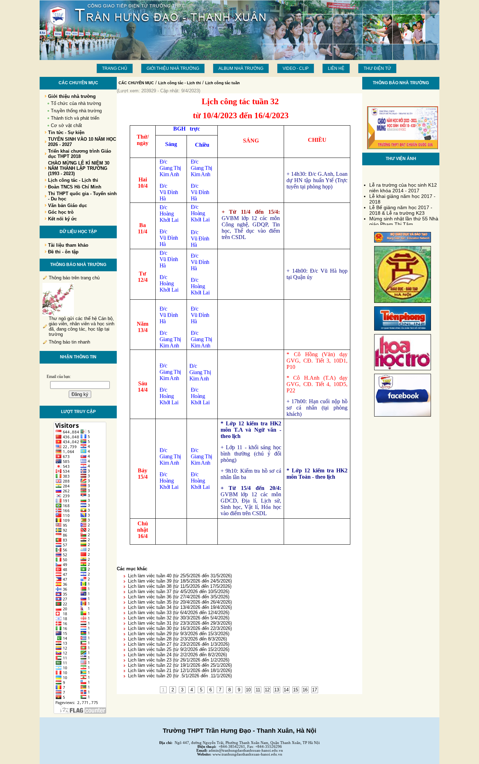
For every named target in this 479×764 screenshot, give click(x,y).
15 (295, 689)
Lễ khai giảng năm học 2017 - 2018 (402, 196)
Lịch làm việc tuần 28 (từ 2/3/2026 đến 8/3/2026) (177, 639)
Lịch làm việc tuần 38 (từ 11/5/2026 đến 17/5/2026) (179, 586)
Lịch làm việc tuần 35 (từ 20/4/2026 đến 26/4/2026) (180, 602)
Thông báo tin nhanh (69, 342)
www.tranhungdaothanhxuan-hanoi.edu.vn (247, 754)
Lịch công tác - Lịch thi (179, 83)
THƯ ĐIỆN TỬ (377, 68)
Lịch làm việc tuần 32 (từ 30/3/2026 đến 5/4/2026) (178, 617)
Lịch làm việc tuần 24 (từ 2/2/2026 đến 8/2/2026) (177, 654)
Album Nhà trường (240, 68)
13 (276, 689)
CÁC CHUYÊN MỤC (136, 83)
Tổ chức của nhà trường (76, 103)
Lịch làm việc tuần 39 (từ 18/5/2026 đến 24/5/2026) (180, 581)
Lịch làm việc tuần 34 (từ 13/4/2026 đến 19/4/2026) (180, 607)
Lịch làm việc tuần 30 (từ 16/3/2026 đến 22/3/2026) (180, 628)
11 (258, 689)
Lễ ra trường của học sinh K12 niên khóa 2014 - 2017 (403, 185)
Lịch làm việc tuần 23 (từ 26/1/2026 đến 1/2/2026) (178, 660)
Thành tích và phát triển (75, 118)
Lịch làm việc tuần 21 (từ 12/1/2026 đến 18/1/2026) (180, 670)
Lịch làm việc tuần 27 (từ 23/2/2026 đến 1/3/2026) (178, 644)
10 (248, 689)
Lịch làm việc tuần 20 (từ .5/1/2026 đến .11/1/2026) (180, 675)
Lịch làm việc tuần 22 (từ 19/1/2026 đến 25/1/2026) (180, 665)
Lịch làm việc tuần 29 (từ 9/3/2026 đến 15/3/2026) (178, 633)
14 (286, 689)
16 (305, 689)
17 (314, 689)
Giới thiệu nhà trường (173, 68)
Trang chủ (114, 68)
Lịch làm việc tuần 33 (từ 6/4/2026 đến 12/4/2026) (178, 612)
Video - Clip (296, 68)
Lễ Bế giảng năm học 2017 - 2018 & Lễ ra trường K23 (400, 207)
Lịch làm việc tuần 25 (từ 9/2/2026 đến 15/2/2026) (178, 649)
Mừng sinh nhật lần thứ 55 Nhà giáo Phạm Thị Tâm (403, 218)
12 (267, 689)
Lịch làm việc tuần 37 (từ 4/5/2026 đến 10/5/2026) (178, 591)
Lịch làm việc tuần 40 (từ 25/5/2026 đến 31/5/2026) (180, 575)
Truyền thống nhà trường (76, 110)
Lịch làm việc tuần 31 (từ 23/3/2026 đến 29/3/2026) (180, 623)
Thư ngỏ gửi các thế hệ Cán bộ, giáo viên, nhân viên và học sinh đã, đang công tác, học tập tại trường (81, 326)
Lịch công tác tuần (222, 83)
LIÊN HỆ (336, 68)
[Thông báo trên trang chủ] (58, 314)
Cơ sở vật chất (66, 125)
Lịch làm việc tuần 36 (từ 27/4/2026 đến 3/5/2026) (178, 596)
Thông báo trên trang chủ (74, 277)
